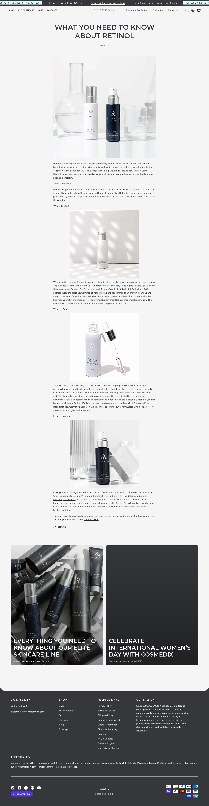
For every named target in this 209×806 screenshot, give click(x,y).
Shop (63, 699)
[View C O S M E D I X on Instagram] (13, 788)
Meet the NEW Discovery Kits (108, 3)
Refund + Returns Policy (110, 720)
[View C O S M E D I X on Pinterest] (32, 788)
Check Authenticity (107, 729)
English (103, 789)
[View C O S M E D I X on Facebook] (26, 788)
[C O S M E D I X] (104, 10)
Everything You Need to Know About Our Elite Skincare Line (55, 647)
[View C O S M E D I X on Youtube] (39, 788)
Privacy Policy (105, 705)
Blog (61, 724)
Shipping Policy (105, 715)
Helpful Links (108, 699)
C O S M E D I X (20, 699)
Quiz (61, 715)
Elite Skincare (66, 710)
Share (62, 527)
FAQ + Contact (105, 738)
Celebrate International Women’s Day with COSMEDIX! (150, 647)
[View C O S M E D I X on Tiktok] (19, 788)
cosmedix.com (91, 519)
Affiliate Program (106, 743)
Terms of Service (106, 710)
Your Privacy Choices (108, 748)
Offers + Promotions (108, 724)
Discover (63, 720)
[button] (26, 10)
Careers (102, 734)
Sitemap (63, 729)
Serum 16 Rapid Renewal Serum (97, 285)
